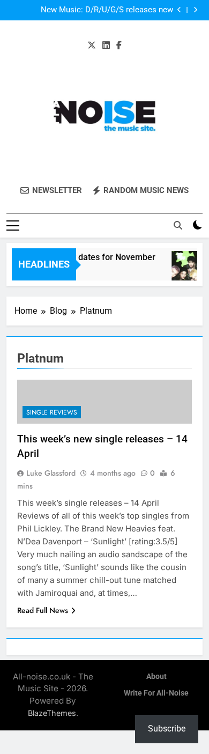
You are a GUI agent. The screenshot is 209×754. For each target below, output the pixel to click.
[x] (91, 45)
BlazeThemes (52, 713)
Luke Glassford (51, 473)
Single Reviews (51, 412)
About (156, 676)
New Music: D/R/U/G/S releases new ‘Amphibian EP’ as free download (107, 10)
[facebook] (119, 45)
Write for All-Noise (156, 693)
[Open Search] (178, 225)
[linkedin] (106, 45)
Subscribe (166, 728)
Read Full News (42, 610)
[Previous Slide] (179, 9)
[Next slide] (195, 9)
